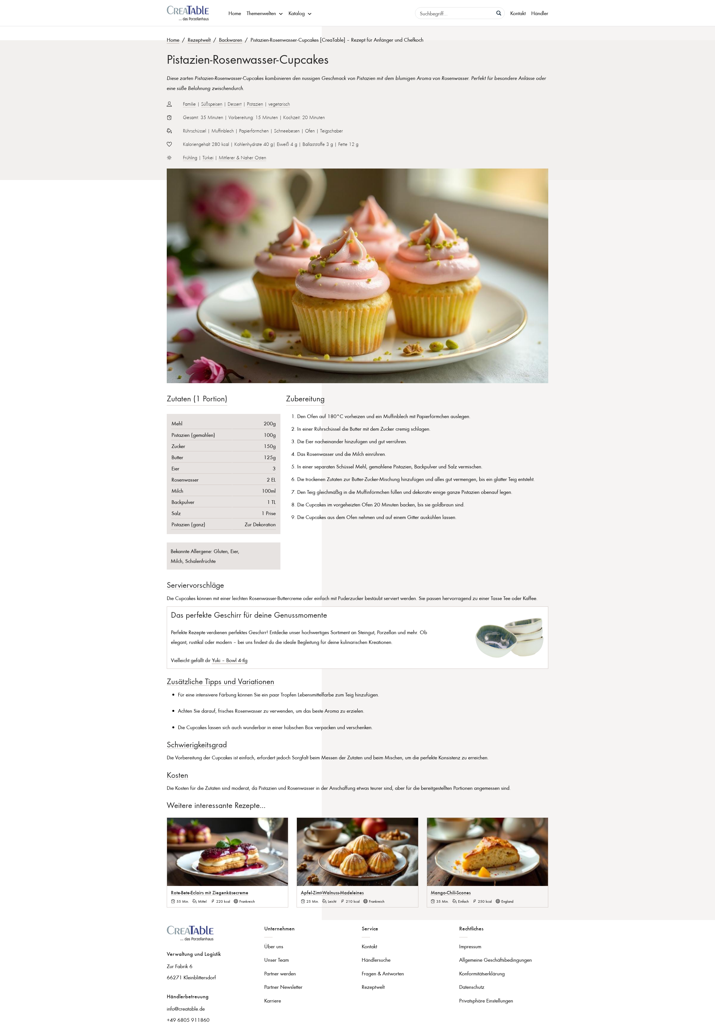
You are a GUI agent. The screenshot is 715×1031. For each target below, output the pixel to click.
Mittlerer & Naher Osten (242, 158)
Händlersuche (376, 959)
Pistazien (255, 104)
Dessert (235, 104)
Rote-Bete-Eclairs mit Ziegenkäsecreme (209, 892)
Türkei (207, 158)
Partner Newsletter (283, 986)
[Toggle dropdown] (281, 13)
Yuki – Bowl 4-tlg (229, 659)
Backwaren (230, 39)
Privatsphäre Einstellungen (486, 1000)
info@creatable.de (186, 1008)
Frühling (190, 158)
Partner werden (280, 973)
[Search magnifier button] (499, 13)
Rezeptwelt (199, 39)
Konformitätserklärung (482, 973)
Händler (539, 13)
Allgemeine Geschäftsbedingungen (495, 959)
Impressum (470, 946)
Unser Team (276, 959)
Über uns (273, 946)
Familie (189, 104)
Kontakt (518, 13)
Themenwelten (261, 13)
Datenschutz (471, 986)
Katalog (297, 13)
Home (234, 13)
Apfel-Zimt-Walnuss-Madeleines (332, 892)
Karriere (272, 1000)
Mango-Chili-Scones (451, 892)
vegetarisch (279, 104)
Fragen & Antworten (383, 973)
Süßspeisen (211, 104)
